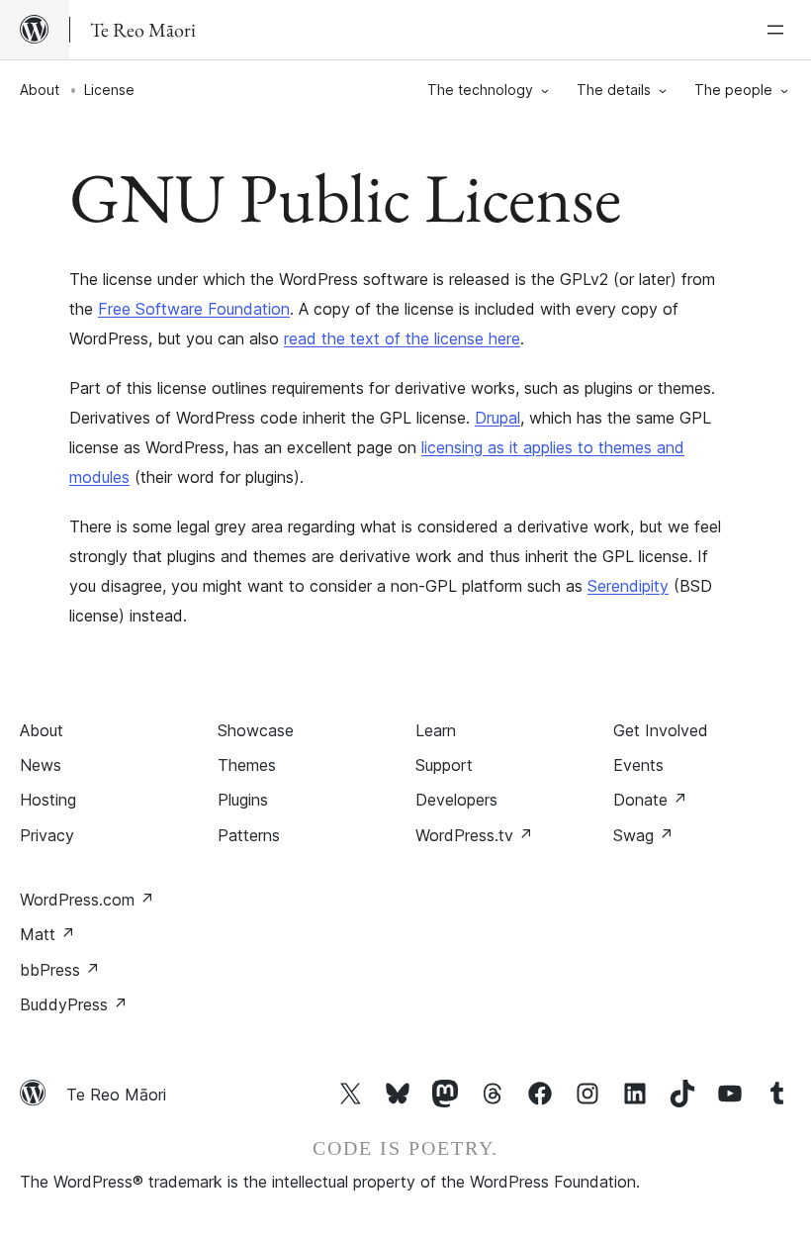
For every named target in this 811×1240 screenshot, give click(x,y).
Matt (47, 934)
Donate (650, 800)
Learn (435, 730)
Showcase (256, 730)
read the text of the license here (402, 338)
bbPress (60, 970)
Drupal (497, 418)
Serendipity (628, 586)
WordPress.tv (474, 835)
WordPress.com (87, 899)
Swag (643, 835)
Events (638, 765)
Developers (456, 800)
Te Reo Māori (116, 1094)
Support (444, 765)
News (40, 765)
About (39, 89)
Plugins (243, 800)
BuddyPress (74, 1004)
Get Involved (660, 730)
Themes (247, 765)
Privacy (47, 835)
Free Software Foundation (194, 309)
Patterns (249, 835)
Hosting (48, 800)
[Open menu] (779, 29)
